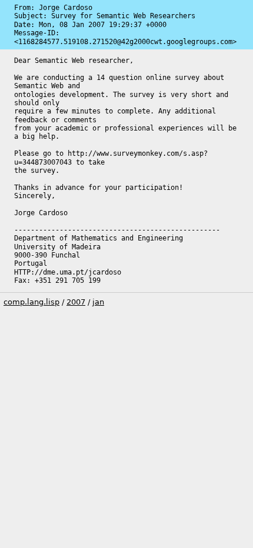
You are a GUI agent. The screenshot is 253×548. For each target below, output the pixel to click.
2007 (75, 302)
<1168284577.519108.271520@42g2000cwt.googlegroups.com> (125, 42)
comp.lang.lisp (31, 302)
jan (98, 302)
